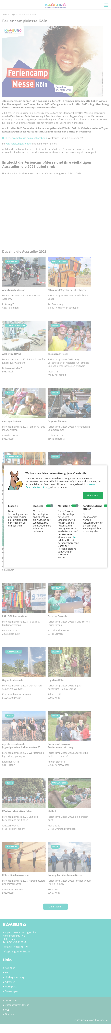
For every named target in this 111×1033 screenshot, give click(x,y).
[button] (93, 495)
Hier (74, 537)
